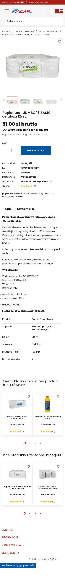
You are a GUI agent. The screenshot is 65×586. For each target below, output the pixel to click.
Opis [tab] (8, 209)
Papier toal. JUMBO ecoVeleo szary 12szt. (47, 488)
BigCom (54, 559)
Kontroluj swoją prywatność (18, 565)
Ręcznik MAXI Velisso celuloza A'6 (17, 417)
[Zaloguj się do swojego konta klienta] (52, 11)
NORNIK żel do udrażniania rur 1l (48, 417)
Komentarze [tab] (25, 209)
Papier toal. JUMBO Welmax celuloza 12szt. (17, 488)
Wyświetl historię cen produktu (25, 130)
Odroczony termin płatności (37, 2)
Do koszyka (36, 150)
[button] (25, 443)
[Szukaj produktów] (58, 21)
